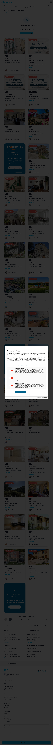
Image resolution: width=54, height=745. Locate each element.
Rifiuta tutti (32, 392)
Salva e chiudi (27, 394)
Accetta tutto (21, 392)
